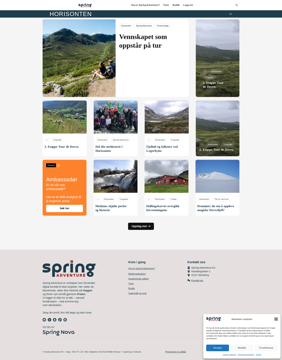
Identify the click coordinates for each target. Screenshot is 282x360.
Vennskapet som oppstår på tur (143, 41)
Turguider (209, 77)
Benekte (242, 348)
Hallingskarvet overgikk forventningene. (162, 208)
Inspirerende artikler (138, 279)
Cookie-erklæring (229, 355)
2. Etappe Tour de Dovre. (213, 85)
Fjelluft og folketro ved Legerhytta (162, 149)
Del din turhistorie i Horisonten (108, 149)
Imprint (258, 355)
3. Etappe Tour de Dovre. (61, 146)
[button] (276, 319)
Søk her (64, 208)
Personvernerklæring (246, 355)
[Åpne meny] (230, 14)
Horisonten (126, 26)
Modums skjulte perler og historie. (111, 208)
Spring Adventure (144, 26)
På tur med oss (222, 199)
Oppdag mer (139, 226)
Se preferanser (266, 348)
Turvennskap (163, 26)
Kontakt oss (197, 280)
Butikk (131, 288)
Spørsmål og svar (137, 293)
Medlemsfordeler (137, 274)
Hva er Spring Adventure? (141, 268)
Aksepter (217, 348)
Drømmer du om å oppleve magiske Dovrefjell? (215, 208)
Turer (131, 283)
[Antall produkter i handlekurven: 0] (236, 5)
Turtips (173, 199)
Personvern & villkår (175, 352)
